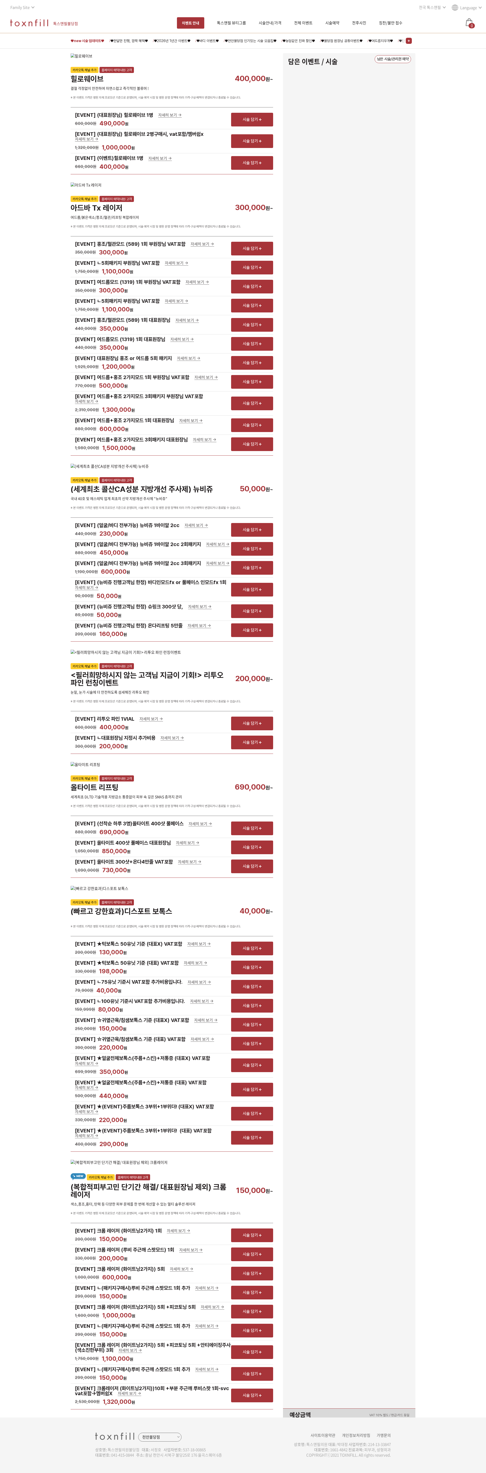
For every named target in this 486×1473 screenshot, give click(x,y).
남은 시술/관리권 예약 (393, 59)
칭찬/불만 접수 (390, 23)
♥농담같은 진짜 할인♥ (298, 41)
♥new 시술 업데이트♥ (87, 41)
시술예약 (332, 23)
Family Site (20, 7)
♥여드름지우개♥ (381, 41)
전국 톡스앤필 (430, 7)
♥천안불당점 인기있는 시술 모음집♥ (250, 41)
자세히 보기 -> (170, 115)
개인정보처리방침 (356, 1435)
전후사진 (359, 23)
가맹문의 (384, 1435)
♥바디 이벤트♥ (207, 41)
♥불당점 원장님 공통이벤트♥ (341, 41)
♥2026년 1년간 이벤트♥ (172, 41)
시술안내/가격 (270, 23)
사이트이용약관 (323, 1435)
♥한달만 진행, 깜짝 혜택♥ (129, 41)
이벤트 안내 (190, 22)
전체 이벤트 (303, 23)
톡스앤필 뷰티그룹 (231, 23)
